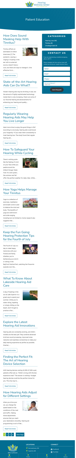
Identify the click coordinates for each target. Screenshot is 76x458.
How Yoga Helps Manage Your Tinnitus (20, 191)
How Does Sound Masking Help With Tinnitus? (16, 39)
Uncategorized (50, 45)
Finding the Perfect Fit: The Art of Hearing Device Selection (18, 360)
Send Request (56, 90)
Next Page (20, 434)
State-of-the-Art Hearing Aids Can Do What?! (19, 83)
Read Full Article (10, 75)
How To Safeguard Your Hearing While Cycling (18, 151)
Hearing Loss (49, 40)
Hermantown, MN (33, 448)
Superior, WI (32, 451)
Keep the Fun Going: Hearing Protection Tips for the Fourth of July (18, 235)
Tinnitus (47, 43)
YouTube (55, 452)
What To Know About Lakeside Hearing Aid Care (17, 282)
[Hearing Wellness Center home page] (37, 4)
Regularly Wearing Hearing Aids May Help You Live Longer (18, 117)
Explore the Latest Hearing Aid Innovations (19, 323)
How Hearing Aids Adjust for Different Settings (20, 394)
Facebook (56, 449)
